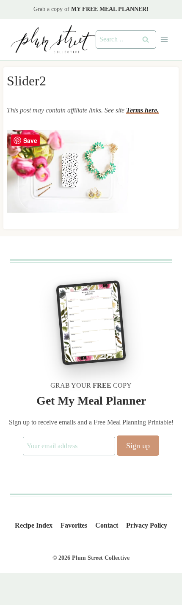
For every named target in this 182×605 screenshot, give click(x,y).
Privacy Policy (146, 525)
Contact (106, 525)
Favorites (74, 525)
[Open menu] (164, 39)
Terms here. (142, 110)
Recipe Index (33, 525)
